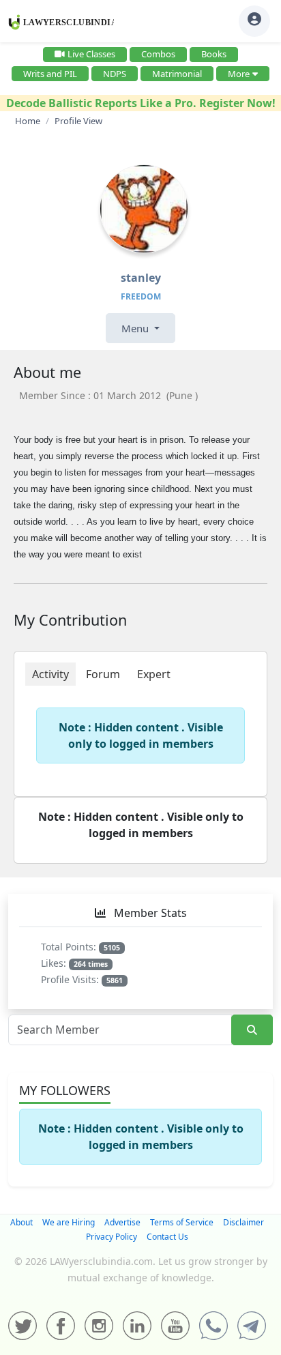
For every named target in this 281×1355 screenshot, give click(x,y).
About (21, 1222)
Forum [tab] (103, 674)
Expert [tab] (154, 674)
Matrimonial (177, 74)
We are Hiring (68, 1222)
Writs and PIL (50, 74)
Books (213, 54)
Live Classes (91, 54)
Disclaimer (243, 1222)
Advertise (122, 1222)
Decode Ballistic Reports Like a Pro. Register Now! (141, 103)
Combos (158, 54)
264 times (91, 964)
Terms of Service (181, 1222)
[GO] (252, 1030)
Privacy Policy (111, 1236)
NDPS (114, 74)
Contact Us (167, 1236)
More (239, 74)
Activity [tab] (50, 674)
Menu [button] (136, 328)
